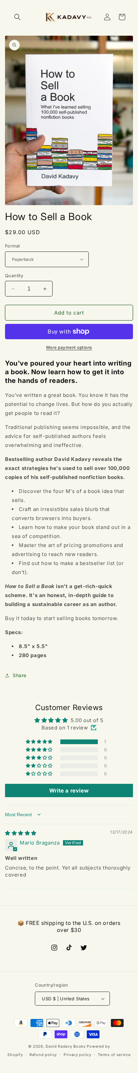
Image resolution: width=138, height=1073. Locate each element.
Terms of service (114, 1054)
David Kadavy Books (66, 1046)
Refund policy (43, 1054)
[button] (17, 17)
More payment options (69, 347)
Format (12, 245)
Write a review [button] (69, 790)
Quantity (14, 275)
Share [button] (19, 675)
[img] (21, 833)
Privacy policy (77, 1054)
